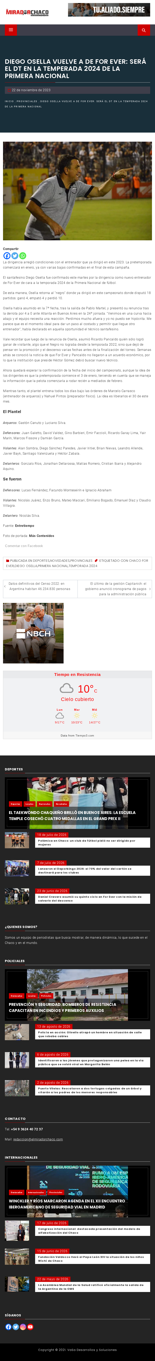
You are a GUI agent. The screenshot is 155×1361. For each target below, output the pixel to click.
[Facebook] (6, 255)
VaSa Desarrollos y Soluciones (92, 1350)
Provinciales (81, 560)
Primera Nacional (53, 566)
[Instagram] (23, 1327)
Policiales (46, 996)
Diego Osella (26, 566)
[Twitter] (14, 255)
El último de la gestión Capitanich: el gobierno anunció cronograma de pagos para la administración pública (116, 589)
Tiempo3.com (84, 735)
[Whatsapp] (22, 255)
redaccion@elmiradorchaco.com (38, 1139)
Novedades (60, 560)
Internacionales (36, 1192)
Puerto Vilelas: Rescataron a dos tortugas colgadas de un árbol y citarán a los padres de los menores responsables (89, 1090)
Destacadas (16, 996)
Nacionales (44, 804)
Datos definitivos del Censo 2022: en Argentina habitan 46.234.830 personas (39, 586)
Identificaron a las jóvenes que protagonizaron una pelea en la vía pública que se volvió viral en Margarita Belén (91, 1062)
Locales (29, 804)
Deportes (41, 560)
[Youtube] (30, 1327)
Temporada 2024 (83, 566)
